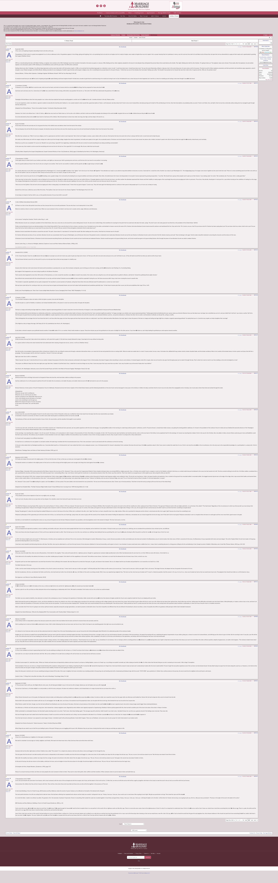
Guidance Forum (174, 16)
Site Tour (122, 16)
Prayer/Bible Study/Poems (133, 35)
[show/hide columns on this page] (272, 37)
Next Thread (194, 40)
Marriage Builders (115, 35)
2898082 (256, 616)
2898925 (256, 680)
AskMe (240, 46)
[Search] (269, 37)
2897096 (256, 548)
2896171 (256, 373)
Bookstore (100, 13)
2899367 (256, 776)
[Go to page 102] (257, 44)
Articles (164, 16)
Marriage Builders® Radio (164, 13)
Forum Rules (9, 833)
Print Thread (8, 43)
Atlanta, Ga (8, 61)
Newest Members (265, 54)
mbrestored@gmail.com (79, 30)
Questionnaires (151, 13)
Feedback (120, 853)
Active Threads (142, 37)
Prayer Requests (145, 35)
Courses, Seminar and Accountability (115, 13)
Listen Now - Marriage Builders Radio (176, 6)
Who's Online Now (266, 46)
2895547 (256, 335)
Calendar (136, 37)
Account (158, 853)
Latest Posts (265, 65)
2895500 (256, 295)
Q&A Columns (155, 16)
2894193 (256, 121)
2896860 (256, 524)
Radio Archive (177, 13)
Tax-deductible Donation (110, 16)
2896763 (256, 491)
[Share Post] (252, 46)
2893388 (256, 46)
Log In (271, 35)
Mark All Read (16, 833)
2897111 (256, 581)
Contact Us (252, 833)
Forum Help (259, 833)
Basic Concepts (144, 16)
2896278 (256, 409)
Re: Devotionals (122, 46)
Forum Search (265, 40)
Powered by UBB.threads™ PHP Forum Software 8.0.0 (139, 873)
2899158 (256, 733)
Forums (123, 35)
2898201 (256, 646)
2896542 (256, 454)
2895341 (256, 250)
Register (266, 35)
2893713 (256, 83)
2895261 (256, 199)
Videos (129, 13)
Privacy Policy (139, 853)
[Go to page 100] (236, 44)
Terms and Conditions (128, 853)
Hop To (120, 824)
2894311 (256, 156)
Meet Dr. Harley (132, 16)
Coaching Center (139, 13)
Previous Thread (69, 40)
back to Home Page (139, 4)
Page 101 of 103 (230, 44)
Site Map (153, 853)
